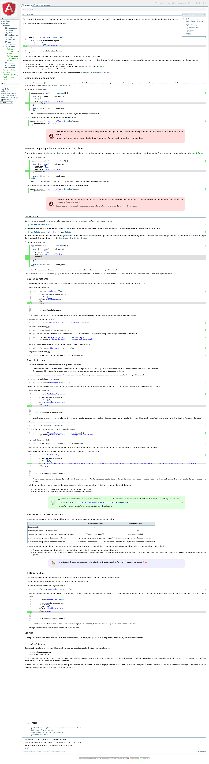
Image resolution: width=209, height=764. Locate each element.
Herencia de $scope (196, 153)
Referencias (7, 72)
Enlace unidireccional (193, 26)
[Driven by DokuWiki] (114, 759)
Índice (5, 91)
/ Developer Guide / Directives (42, 730)
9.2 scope (10, 54)
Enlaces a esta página (11, 97)
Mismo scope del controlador (194, 19)
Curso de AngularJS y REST (181, 3)
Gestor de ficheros (9, 93)
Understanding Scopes (40, 735)
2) (113, 537)
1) (138, 530)
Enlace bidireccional (192, 27)
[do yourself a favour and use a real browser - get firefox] (124, 759)
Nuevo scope (189, 24)
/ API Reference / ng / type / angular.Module (47, 732)
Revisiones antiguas (43, 5)
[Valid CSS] (104, 759)
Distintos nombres (192, 31)
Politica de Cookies (9, 70)
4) (150, 593)
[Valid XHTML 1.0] (144, 759)
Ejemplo (188, 33)
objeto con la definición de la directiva (98, 73)
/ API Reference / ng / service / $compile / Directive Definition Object (56, 728)
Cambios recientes (9, 95)
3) (114, 537)
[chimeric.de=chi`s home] (94, 759)
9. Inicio (10, 49)
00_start (145, 562)
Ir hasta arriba (201, 752)
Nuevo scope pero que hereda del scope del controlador (195, 22)
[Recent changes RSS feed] (134, 759)
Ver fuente (28, 5)
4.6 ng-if (103, 66)
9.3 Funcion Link (13, 56)
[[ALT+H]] (9, 9)
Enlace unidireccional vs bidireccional (194, 29)
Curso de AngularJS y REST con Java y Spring (10, 77)
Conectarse (7, 100)
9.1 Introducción (13, 51)
